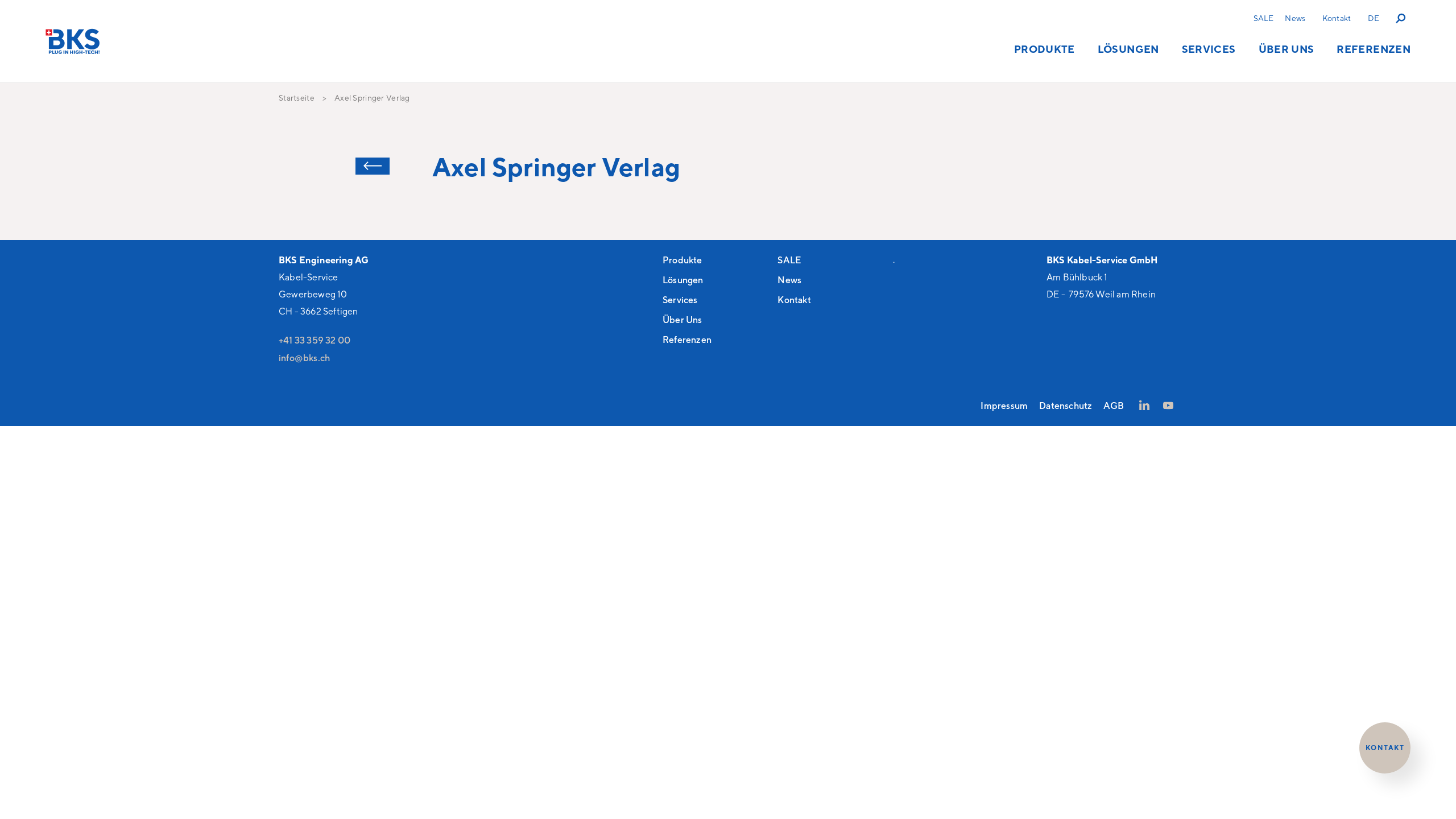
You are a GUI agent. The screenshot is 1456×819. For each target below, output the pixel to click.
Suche (1401, 17)
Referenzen (1373, 49)
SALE (1264, 18)
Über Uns (1286, 49)
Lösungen (1128, 49)
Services (1209, 49)
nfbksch (305, 357)
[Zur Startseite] (73, 41)
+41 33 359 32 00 (314, 340)
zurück (372, 166)
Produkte (1044, 49)
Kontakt (1336, 18)
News (1295, 18)
